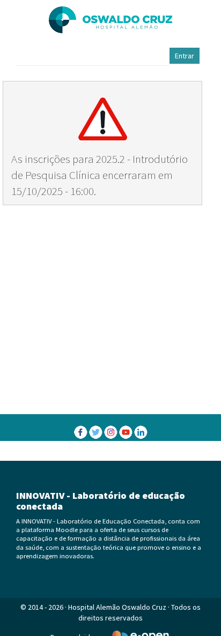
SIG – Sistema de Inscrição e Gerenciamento (110, 452)
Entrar (184, 56)
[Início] (110, 19)
